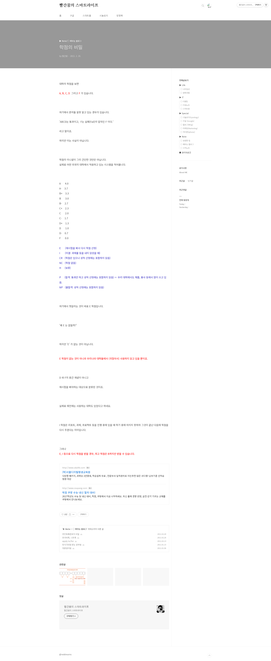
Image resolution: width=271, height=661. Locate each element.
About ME (183, 172)
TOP (209, 655)
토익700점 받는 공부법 (71, 544)
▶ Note (66, 529)
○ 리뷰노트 (185, 105)
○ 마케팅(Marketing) (189, 128)
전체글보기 (183, 80)
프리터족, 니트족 (69, 537)
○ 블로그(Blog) (187, 124)
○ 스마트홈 (185, 108)
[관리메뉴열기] (266, 5)
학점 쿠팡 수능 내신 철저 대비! (78, 492)
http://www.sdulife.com (73, 467)
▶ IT (181, 97)
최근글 (182, 180)
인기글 (190, 180)
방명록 (119, 15)
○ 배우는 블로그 (80, 529)
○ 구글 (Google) (187, 121)
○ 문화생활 (185, 92)
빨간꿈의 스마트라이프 (78, 5)
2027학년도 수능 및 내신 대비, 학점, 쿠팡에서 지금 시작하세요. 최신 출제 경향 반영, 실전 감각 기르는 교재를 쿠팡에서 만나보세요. (113, 498)
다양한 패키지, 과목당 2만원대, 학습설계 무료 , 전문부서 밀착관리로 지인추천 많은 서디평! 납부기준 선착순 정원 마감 (113, 477)
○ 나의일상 (185, 89)
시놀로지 (104, 15)
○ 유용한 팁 (185, 140)
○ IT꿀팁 (184, 101)
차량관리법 (66, 548)
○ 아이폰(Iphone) (188, 132)
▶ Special (184, 113)
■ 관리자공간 (185, 152)
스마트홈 (87, 15)
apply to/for (68, 541)
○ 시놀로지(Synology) (190, 117)
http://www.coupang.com (74, 488)
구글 (72, 15)
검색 (203, 6)
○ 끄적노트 (185, 148)
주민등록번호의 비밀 (70, 534)
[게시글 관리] (73, 514)
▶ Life (182, 85)
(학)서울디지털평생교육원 (76, 472)
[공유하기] (70, 514)
